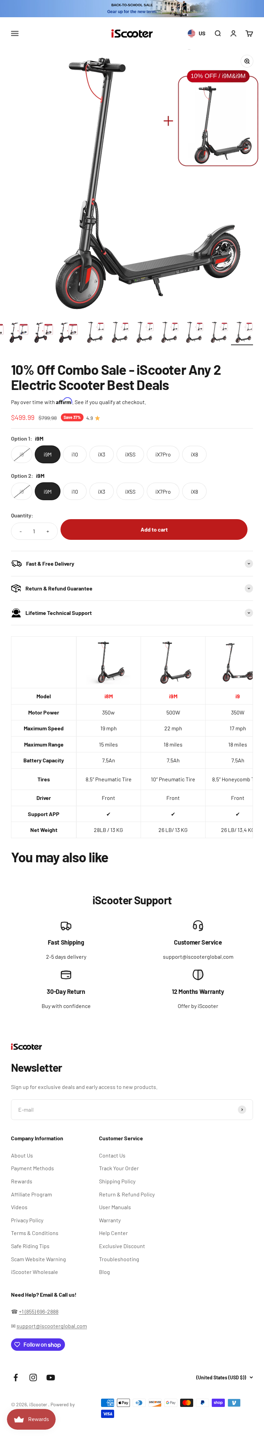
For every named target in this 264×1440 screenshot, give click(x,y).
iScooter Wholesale (34, 1271)
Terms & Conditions (34, 1233)
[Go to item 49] (19, 333)
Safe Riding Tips (30, 1246)
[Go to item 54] (143, 333)
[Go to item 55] (168, 333)
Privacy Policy (27, 1220)
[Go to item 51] (69, 333)
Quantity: (22, 515)
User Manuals (115, 1207)
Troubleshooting (119, 1259)
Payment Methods (32, 1168)
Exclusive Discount (122, 1246)
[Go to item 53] (118, 333)
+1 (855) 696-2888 (38, 1311)
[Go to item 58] (242, 333)
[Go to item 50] (44, 333)
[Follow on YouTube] (50, 1377)
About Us (22, 1155)
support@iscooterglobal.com (51, 1326)
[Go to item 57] (217, 333)
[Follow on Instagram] (33, 1377)
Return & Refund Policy (127, 1194)
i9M (173, 696)
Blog (104, 1271)
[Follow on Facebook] (15, 1377)
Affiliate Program (31, 1194)
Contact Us (112, 1155)
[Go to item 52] (93, 333)
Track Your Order (119, 1168)
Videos (19, 1207)
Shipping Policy (117, 1181)
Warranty (110, 1220)
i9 (237, 696)
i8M (108, 696)
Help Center (113, 1233)
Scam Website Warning (38, 1259)
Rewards (21, 1181)
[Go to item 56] (193, 333)
